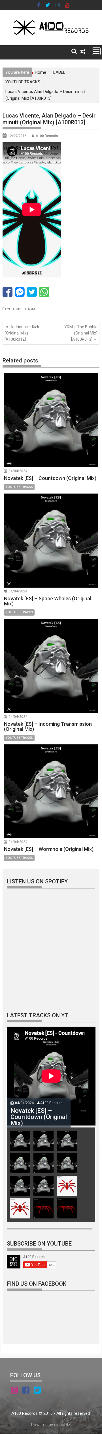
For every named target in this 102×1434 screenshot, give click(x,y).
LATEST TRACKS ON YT (37, 1015)
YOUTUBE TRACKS (21, 309)
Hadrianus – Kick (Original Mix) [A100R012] (22, 333)
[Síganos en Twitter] (37, 1391)
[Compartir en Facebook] (7, 292)
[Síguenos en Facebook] (25, 1391)
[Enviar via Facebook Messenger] (20, 292)
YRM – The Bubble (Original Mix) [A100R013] (80, 333)
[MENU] (96, 51)
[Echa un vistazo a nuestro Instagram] (14, 1391)
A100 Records (47, 136)
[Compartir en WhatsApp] (44, 292)
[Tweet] (32, 292)
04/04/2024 (17, 471)
